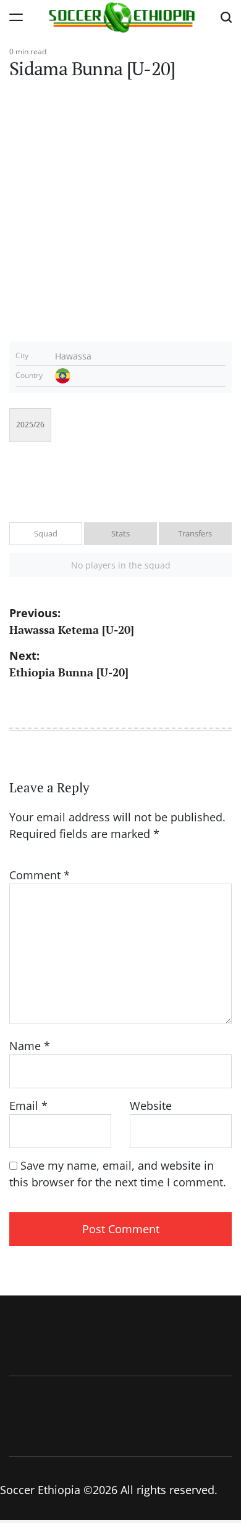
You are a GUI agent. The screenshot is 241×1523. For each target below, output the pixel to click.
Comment (39, 875)
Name (29, 1045)
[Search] (226, 17)
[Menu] (16, 17)
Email (28, 1105)
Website (151, 1105)
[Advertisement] (120, 215)
